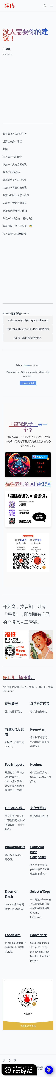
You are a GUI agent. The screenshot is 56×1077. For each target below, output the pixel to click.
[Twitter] (4, 1060)
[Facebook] (9, 1060)
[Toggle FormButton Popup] (49, 1070)
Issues (27, 365)
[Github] (14, 1060)
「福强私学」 (23, 424)
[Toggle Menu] (51, 6)
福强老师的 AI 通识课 (28, 484)
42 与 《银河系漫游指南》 (28, 337)
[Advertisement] (28, 87)
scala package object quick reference (28, 320)
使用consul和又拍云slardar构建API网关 (28, 329)
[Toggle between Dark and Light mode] (45, 6)
